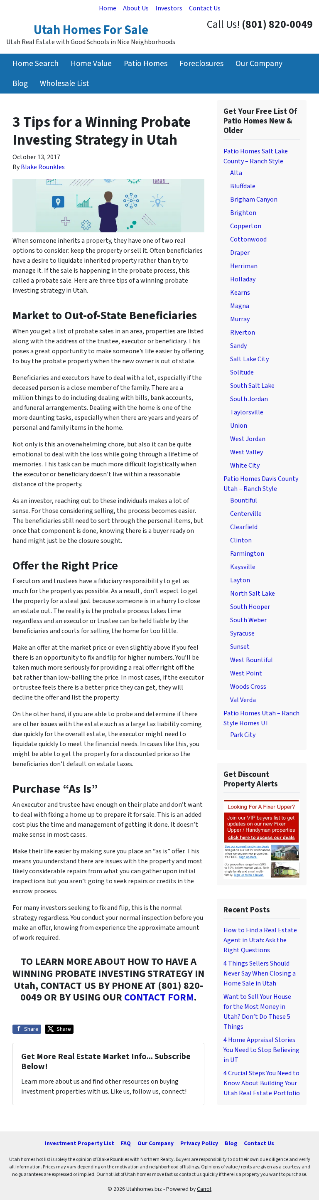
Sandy (238, 345)
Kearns (240, 292)
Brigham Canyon (253, 199)
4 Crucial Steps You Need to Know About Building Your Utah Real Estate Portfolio (261, 1083)
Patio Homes (145, 63)
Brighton (243, 212)
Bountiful (243, 500)
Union (238, 425)
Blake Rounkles (43, 167)
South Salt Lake (252, 385)
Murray (240, 319)
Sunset (240, 646)
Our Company (259, 63)
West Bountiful (251, 660)
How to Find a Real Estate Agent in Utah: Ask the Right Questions (260, 940)
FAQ (126, 1143)
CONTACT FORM (159, 997)
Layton (240, 580)
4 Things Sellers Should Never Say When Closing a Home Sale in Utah (259, 973)
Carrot (204, 1189)
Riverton (242, 332)
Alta (236, 172)
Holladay (242, 279)
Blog (20, 83)
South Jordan (249, 399)
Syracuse (242, 633)
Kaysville (242, 567)
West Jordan (247, 439)
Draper (240, 252)
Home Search (35, 63)
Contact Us (205, 8)
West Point (246, 673)
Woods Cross (248, 686)
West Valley (246, 452)
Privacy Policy (199, 1143)
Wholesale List (64, 83)
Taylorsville (246, 412)
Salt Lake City (249, 359)
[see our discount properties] (261, 838)
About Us (136, 8)
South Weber (248, 620)
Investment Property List (79, 1143)
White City (245, 465)
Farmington (247, 553)
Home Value (91, 63)
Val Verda (243, 700)
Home (107, 8)
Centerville (246, 513)
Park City (242, 734)
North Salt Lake (252, 593)
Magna (239, 305)
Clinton (241, 540)
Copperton (245, 226)
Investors (168, 8)
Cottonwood (248, 239)
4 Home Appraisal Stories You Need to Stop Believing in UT (261, 1049)
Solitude (242, 372)
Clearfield (244, 527)
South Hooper (250, 606)
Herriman (244, 266)
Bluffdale (242, 186)
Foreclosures (201, 63)
